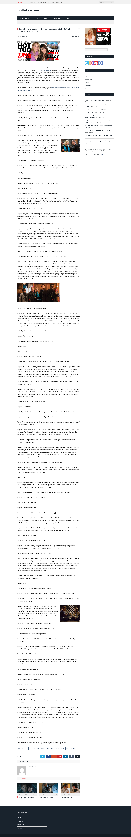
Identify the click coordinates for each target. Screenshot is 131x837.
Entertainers (88, 82)
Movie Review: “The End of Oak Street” (95, 100)
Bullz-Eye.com (28, 10)
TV (85, 88)
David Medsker (23, 36)
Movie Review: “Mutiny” (47, 797)
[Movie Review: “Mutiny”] (48, 789)
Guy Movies (88, 85)
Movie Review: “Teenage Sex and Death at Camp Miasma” (45, 2)
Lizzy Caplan (70, 748)
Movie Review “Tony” (68, 797)
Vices (67, 18)
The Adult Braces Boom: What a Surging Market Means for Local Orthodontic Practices (97, 141)
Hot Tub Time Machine (44, 70)
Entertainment (25, 18)
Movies (78, 36)
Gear (45, 18)
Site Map (19, 828)
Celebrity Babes (89, 79)
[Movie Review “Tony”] (70, 789)
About (19, 817)
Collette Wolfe (23, 748)
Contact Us (20, 821)
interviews (50, 748)
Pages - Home (88, 76)
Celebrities (73, 36)
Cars (38, 18)
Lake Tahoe (60, 748)
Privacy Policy (21, 824)
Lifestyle (57, 18)
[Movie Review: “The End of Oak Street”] (27, 789)
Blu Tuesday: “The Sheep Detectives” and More (97, 130)
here (102, 154)
